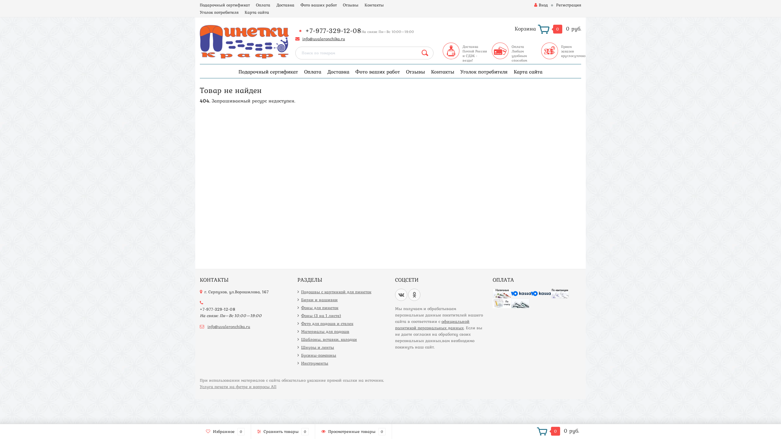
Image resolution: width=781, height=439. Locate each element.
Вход (543, 5)
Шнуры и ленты (317, 347)
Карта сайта (257, 12)
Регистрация (568, 5)
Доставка (285, 5)
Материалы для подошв (325, 331)
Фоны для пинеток (319, 308)
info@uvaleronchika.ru (323, 39)
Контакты (374, 5)
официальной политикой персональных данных (432, 324)
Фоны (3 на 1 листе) (321, 315)
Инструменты (314, 363)
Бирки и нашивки (319, 300)
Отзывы (350, 5)
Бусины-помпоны (318, 355)
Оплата (263, 5)
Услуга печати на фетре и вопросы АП (238, 387)
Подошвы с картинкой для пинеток (336, 292)
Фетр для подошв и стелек (327, 323)
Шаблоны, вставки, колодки (329, 339)
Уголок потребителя (219, 12)
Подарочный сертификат (225, 5)
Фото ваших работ (319, 5)
